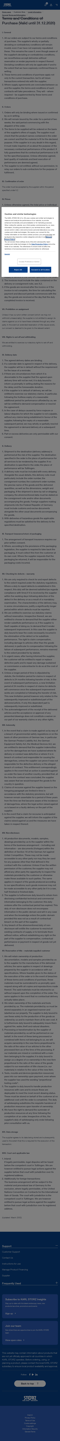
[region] (30, 242)
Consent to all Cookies (40, 269)
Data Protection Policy (40, 244)
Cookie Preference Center (29, 262)
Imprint (7, 254)
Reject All (18, 269)
